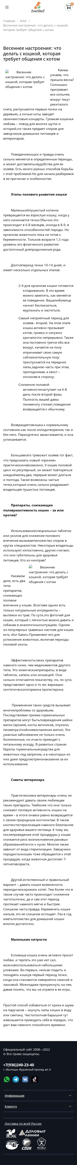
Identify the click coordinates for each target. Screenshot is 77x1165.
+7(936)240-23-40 (18, 1064)
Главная (9, 21)
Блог (23, 21)
